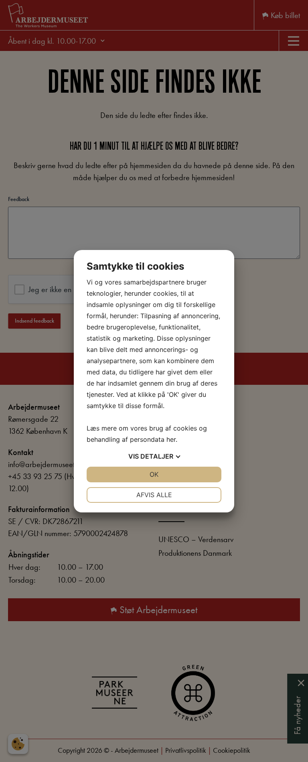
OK (154, 474)
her (171, 439)
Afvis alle (154, 495)
